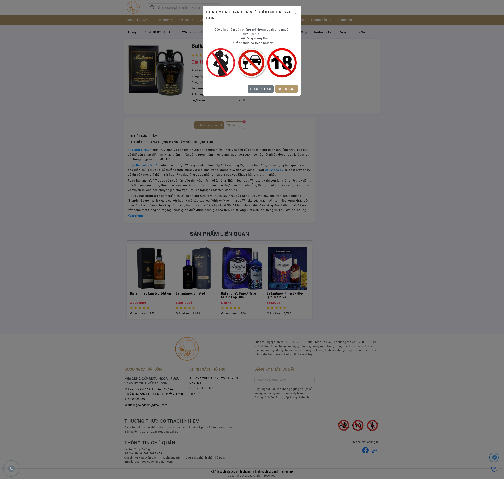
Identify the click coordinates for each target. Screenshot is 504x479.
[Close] (296, 15)
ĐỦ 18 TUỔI (286, 89)
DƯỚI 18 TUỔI (260, 89)
